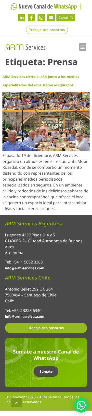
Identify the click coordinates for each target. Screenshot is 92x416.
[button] (82, 47)
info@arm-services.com (24, 268)
